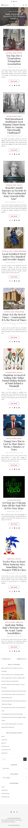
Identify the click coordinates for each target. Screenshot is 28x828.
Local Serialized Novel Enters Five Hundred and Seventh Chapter (14, 256)
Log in (2, 786)
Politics (19, 53)
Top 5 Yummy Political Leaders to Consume (12, 724)
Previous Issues (5, 746)
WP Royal (17, 825)
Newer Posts (21, 659)
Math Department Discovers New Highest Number (14, 16)
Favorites (17, 11)
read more (14, 81)
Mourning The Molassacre (7, 727)
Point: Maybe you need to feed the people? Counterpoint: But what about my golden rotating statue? (13, 717)
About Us (3, 743)
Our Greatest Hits (5, 749)
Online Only (4, 739)
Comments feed (5, 793)
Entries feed (4, 790)
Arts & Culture (10, 622)
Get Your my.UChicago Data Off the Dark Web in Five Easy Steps (14, 505)
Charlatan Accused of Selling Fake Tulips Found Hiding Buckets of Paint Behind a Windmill (14, 380)
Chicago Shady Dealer (14, 500)
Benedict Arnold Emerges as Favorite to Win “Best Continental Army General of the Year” (14, 193)
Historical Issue (11, 53)
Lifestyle (19, 372)
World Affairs (19, 311)
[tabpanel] (14, 16)
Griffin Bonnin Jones (10, 452)
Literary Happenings (19, 251)
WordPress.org (5, 796)
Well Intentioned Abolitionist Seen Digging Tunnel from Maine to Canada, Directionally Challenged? (14, 125)
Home (3, 736)
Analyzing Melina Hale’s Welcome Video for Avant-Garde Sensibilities (14, 629)
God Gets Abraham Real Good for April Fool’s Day (13, 691)
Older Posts (7, 659)
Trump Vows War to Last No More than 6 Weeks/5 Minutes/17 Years (14, 445)
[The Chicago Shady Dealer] (6, 5)
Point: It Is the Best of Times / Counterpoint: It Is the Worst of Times (14, 317)
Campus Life (11, 11)
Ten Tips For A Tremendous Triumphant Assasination (14, 59)
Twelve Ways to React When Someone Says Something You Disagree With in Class (14, 565)
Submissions (4, 753)
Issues (19, 116)
